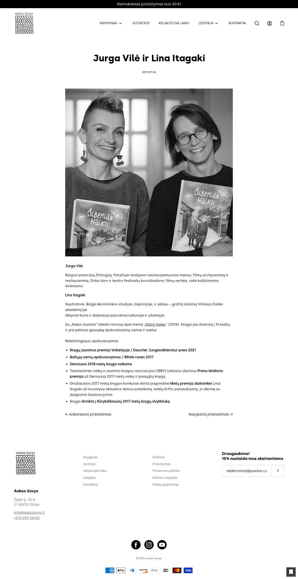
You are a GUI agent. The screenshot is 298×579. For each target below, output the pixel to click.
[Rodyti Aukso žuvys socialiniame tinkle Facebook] (136, 544)
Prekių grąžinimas (165, 484)
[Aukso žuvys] (25, 23)
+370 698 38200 (27, 518)
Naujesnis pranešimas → (211, 414)
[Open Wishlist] (291, 572)
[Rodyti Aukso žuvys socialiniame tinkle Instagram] (149, 544)
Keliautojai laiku (174, 23)
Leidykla (206, 23)
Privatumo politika (166, 470)
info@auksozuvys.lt (29, 513)
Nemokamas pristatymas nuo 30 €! (149, 4)
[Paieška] (257, 23)
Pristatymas (161, 464)
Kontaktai (237, 23)
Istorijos (140, 23)
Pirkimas (158, 457)
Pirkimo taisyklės (164, 477)
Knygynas (108, 23)
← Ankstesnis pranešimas (88, 414)
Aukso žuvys (154, 558)
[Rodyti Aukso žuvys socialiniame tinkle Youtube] (162, 544)
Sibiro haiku (155, 324)
